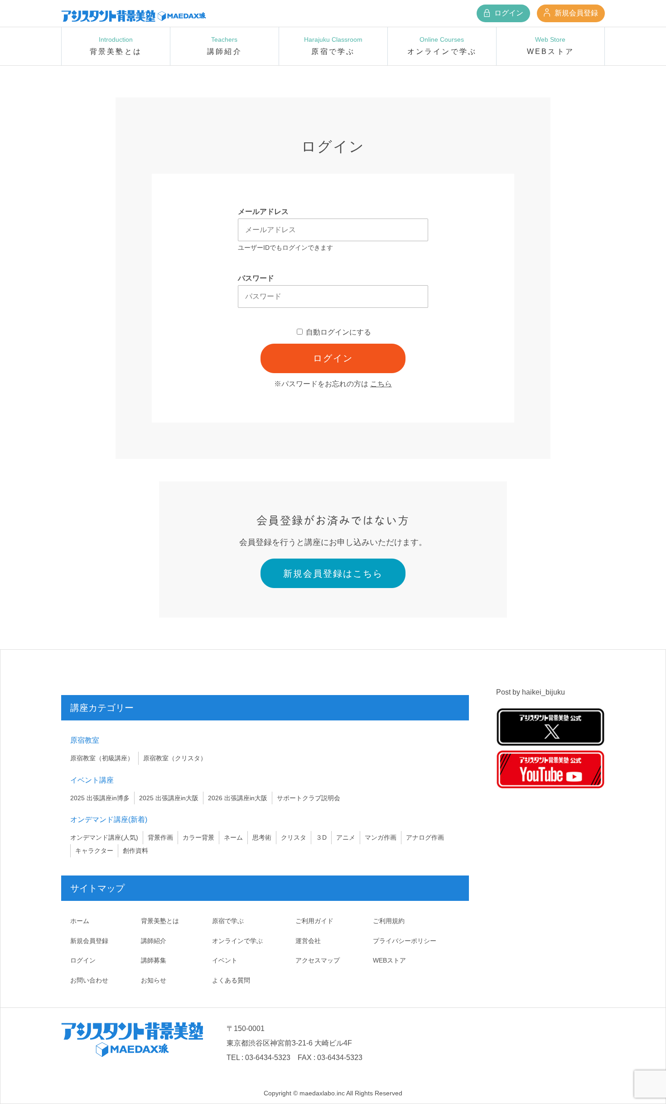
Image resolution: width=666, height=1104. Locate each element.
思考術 (261, 837)
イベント (224, 960)
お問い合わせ (89, 980)
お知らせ (153, 980)
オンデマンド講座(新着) (108, 819)
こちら (381, 384)
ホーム (79, 920)
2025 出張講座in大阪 (168, 798)
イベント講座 (92, 780)
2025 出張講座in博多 (100, 798)
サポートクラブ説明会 (308, 798)
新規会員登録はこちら (333, 574)
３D (321, 837)
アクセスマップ (317, 960)
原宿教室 (84, 740)
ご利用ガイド (314, 920)
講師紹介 (153, 940)
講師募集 (153, 960)
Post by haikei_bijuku (530, 692)
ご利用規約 (389, 920)
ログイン (507, 13)
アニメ (345, 837)
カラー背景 (198, 837)
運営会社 (308, 940)
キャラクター (94, 850)
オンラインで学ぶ (237, 940)
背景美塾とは (160, 920)
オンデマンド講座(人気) (104, 837)
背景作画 (160, 837)
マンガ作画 (380, 837)
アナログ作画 (425, 837)
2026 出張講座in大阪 (237, 798)
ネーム (233, 837)
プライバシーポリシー (404, 940)
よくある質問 (231, 980)
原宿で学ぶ (228, 920)
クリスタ (293, 837)
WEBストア (389, 960)
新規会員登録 (575, 13)
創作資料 (135, 850)
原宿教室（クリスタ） (175, 758)
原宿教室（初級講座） (102, 758)
